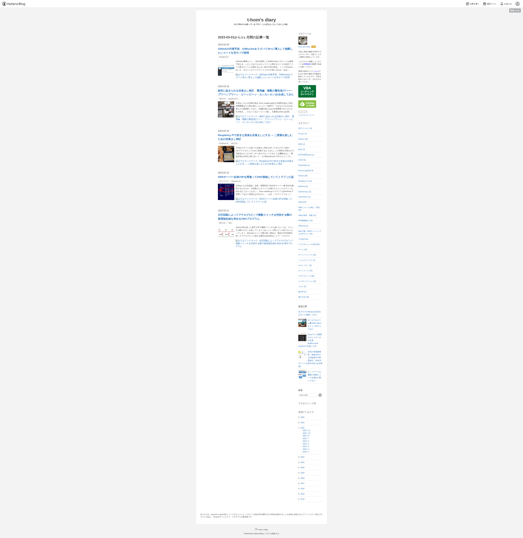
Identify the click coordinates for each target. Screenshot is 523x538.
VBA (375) (302, 202)
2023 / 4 (306, 444)
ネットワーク (223, 181)
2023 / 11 (306, 430)
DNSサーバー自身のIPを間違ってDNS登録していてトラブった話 (256, 177)
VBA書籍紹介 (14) (305, 221)
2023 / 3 (306, 446)
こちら (315, 71)
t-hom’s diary (261, 19)
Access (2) (302, 134)
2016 (302, 489)
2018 (302, 478)
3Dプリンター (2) (305, 128)
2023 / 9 (306, 436)
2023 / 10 (306, 433)
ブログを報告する (272, 534)
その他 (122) (303, 239)
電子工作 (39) (303, 297)
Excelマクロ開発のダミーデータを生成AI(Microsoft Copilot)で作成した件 (310, 340)
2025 (302, 417)
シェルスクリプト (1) (306, 260)
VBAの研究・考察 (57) (307, 215)
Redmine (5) (303, 186)
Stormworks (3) (304, 197)
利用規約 (307, 64)
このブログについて (306, 115)
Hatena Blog (258, 534)
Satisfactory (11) (304, 192)
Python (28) (302, 176)
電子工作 (222, 99)
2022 (302, 457)
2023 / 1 (306, 452)
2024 (302, 423)
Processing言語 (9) (305, 171)
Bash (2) (301, 149)
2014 (302, 499)
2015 (302, 494)
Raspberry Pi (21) (305, 181)
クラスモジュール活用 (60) (309, 244)
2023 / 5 (306, 441)
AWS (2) (301, 144)
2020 (302, 468)
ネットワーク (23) (305, 271)
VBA (230, 223)
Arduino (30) (303, 139)
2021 (302, 462)
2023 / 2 (306, 449)
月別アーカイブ (306, 412)
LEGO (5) (302, 160)
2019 (302, 473)
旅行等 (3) (302, 292)
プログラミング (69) (306, 276)
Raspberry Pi (223, 57)
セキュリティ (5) (304, 265)
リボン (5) (302, 286)
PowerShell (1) (304, 165)
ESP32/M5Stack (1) (306, 155)
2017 (302, 483)
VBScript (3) (303, 226)
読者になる (515, 10)
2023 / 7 (306, 439)
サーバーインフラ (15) (307, 255)
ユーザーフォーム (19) (307, 281)
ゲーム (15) (302, 250)
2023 (302, 428)
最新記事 (302, 306)
